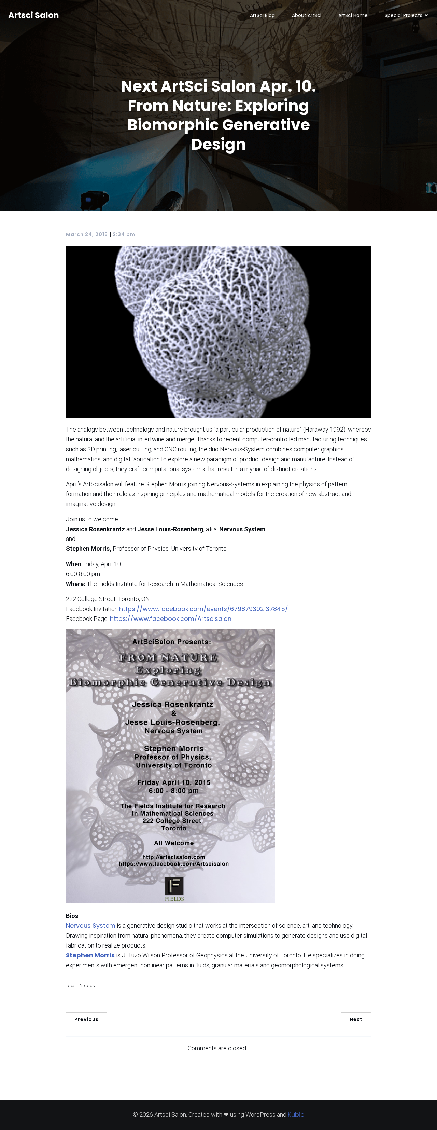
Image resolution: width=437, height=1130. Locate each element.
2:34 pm (124, 234)
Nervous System (90, 925)
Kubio (296, 1114)
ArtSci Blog (262, 15)
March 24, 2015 (87, 234)
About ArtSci (306, 15)
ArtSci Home (353, 15)
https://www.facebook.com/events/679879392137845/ (203, 608)
